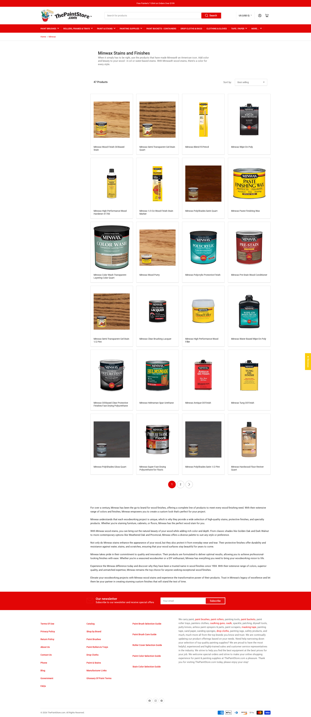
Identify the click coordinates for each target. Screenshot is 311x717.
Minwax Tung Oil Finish (242, 403)
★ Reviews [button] (308, 361)
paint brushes (202, 619)
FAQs (43, 686)
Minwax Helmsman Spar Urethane (156, 403)
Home (43, 36)
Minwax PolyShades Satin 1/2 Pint (202, 466)
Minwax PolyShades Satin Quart (201, 211)
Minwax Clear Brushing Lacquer (155, 339)
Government (46, 678)
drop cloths (223, 631)
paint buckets (248, 619)
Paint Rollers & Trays (97, 647)
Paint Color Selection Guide (146, 656)
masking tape (249, 627)
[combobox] (163, 15)
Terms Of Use (47, 623)
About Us (45, 647)
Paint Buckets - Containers (161, 28)
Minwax (52, 36)
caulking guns (217, 623)
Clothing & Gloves (217, 28)
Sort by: (227, 82)
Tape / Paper (237, 28)
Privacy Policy (47, 631)
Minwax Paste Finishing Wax (245, 211)
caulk (229, 623)
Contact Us (46, 655)
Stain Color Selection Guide (146, 666)
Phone (43, 662)
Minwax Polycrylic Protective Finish (202, 275)
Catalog (90, 623)
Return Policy (47, 639)
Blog (42, 670)
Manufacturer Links (96, 670)
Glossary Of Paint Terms (98, 678)
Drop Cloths (92, 655)
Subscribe (215, 600)
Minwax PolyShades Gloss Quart (110, 466)
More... (255, 28)
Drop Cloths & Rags (191, 28)
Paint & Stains (105, 28)
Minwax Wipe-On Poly (242, 147)
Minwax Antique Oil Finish (198, 403)
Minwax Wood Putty (149, 275)
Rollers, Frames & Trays (76, 28)
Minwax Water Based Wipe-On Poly (248, 339)
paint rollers (217, 619)
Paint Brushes (48, 28)
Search (213, 15)
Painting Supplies (129, 28)
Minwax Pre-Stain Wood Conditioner (249, 275)
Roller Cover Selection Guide (147, 645)
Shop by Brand (93, 631)
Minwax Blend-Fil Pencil (197, 147)
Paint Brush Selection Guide (146, 623)
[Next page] (189, 484)
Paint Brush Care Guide (144, 634)
